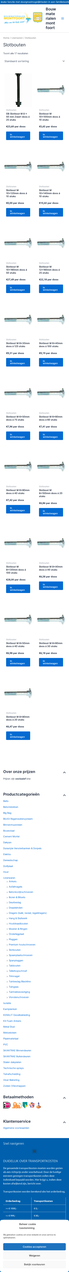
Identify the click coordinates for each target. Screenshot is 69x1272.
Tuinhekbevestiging (19, 991)
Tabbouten (15, 965)
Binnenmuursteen (12, 824)
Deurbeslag (15, 902)
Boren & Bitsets (17, 897)
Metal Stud (9, 1026)
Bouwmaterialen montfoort (51, 18)
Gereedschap (10, 860)
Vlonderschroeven (19, 997)
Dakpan (7, 842)
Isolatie (7, 1003)
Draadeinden (16, 907)
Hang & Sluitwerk (18, 918)
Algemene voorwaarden (16, 1128)
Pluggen (13, 939)
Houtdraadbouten (18, 923)
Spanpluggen (16, 960)
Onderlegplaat (16, 934)
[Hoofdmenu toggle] (62, 18)
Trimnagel (14, 976)
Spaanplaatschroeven (21, 955)
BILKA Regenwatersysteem (18, 818)
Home (6, 38)
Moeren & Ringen (18, 928)
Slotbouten (15, 949)
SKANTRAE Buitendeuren (16, 1056)
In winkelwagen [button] (17, 135)
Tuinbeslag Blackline (20, 981)
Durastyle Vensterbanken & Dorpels (22, 848)
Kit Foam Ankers (12, 1021)
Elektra (7, 854)
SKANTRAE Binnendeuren (17, 1050)
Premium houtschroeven (22, 944)
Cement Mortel (11, 836)
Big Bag (7, 812)
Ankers (13, 881)
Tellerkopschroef (18, 970)
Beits (6, 801)
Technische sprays (13, 1068)
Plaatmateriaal (10, 1038)
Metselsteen (10, 1032)
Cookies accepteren (34, 1246)
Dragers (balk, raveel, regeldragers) (28, 913)
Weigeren (34, 1255)
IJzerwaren (9, 877)
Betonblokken (10, 807)
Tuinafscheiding (11, 1074)
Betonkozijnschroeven (21, 892)
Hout (6, 872)
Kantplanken (10, 1009)
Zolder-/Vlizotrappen (14, 1085)
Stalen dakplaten (12, 1062)
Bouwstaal (8, 830)
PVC (5, 1044)
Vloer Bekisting (11, 1080)
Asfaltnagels (15, 886)
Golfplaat (8, 866)
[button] (34, 1151)
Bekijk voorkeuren (34, 1264)
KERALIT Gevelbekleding (16, 1015)
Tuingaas (14, 986)
